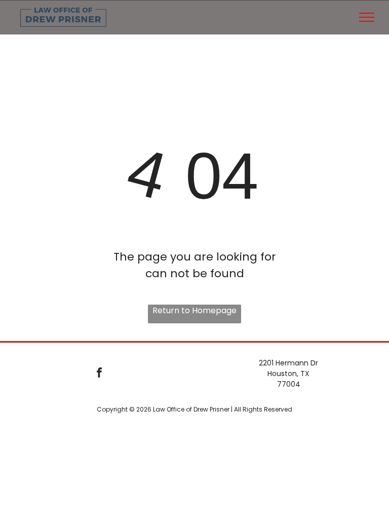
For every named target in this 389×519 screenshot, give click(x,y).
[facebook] (99, 374)
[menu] (367, 17)
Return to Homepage (194, 310)
